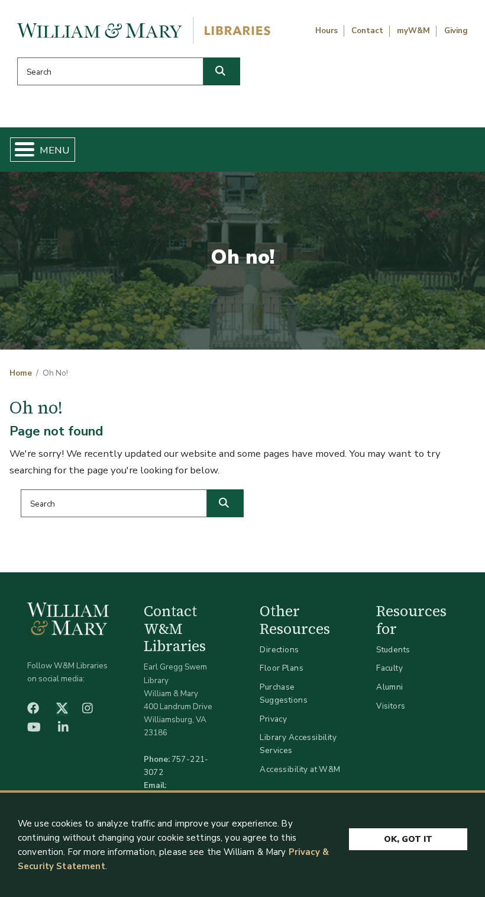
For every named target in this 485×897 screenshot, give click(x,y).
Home (20, 373)
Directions (279, 649)
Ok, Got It (408, 839)
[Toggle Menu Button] (20, 149)
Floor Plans (281, 668)
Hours (326, 30)
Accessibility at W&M (300, 769)
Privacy (273, 719)
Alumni (389, 687)
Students (393, 649)
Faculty (389, 668)
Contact (367, 30)
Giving (456, 30)
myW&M (413, 30)
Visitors (390, 706)
